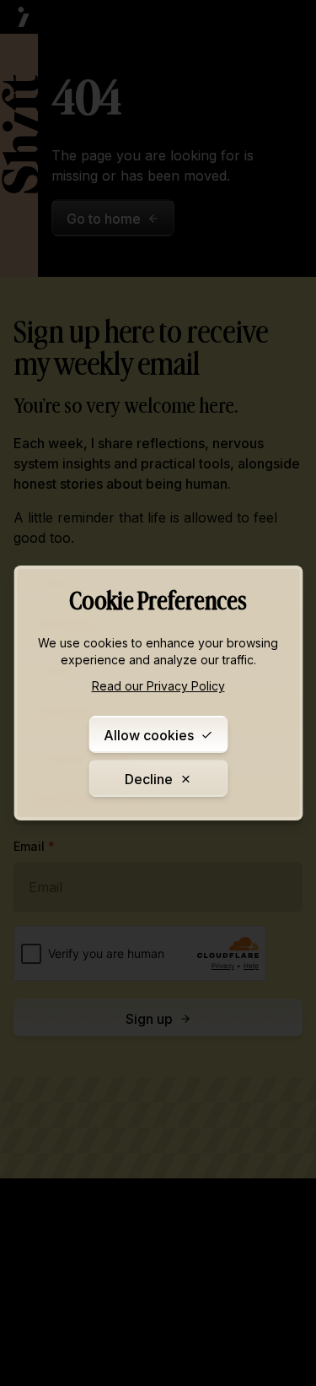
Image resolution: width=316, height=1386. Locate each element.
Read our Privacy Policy (158, 686)
